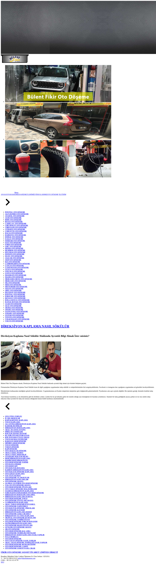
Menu (16, 192)
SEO (2, 562)
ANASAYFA (5, 194)
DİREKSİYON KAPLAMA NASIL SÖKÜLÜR (35, 326)
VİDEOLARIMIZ (41, 194)
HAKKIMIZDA (15, 194)
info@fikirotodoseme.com (26, 558)
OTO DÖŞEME (52, 194)
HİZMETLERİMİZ (28, 194)
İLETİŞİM (62, 194)
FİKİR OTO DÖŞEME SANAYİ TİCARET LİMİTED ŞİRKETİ (29, 552)
